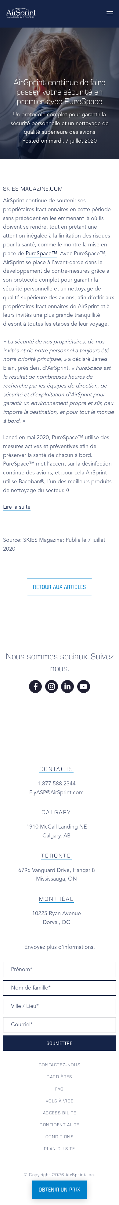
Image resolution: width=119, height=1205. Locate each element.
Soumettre (59, 1043)
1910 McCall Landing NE (56, 827)
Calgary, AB (56, 836)
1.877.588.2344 (57, 784)
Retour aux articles (59, 586)
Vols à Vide (60, 1101)
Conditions (59, 1137)
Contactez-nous (59, 1065)
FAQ (59, 1089)
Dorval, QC (56, 922)
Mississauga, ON (56, 879)
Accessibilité (59, 1113)
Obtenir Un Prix (59, 1189)
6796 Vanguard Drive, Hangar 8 (56, 870)
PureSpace (41, 253)
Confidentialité (59, 1125)
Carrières (59, 1077)
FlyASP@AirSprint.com (56, 792)
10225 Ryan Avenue (56, 913)
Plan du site (59, 1148)
